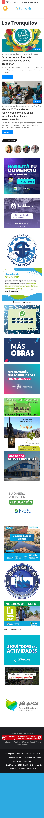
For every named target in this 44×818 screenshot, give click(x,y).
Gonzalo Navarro (9, 54)
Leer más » (7, 77)
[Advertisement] (22, 795)
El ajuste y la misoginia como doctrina (19, 2)
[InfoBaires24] (22, 8)
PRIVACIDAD (12, 769)
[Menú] (1, 15)
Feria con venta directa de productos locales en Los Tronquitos (16, 60)
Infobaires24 (31, 769)
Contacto (22, 769)
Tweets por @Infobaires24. (12, 629)
